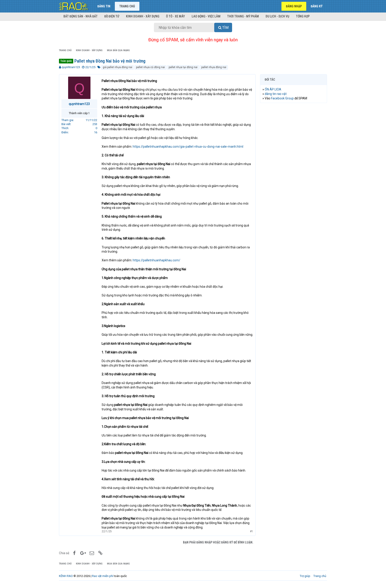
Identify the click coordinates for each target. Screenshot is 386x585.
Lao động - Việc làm (206, 16)
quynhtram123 (71, 67)
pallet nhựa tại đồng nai (183, 67)
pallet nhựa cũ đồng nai (150, 67)
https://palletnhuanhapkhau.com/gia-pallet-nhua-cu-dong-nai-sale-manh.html (188, 146)
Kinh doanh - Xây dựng (142, 16)
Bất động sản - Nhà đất (80, 16)
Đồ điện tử (111, 16)
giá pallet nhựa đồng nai (117, 67)
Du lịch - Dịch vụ (277, 16)
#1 (251, 531)
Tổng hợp (303, 16)
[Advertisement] (293, 174)
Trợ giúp (305, 576)
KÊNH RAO (66, 576)
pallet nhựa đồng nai (213, 67)
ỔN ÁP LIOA (273, 89)
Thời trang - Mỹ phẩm (243, 16)
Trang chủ (127, 6)
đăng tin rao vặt (276, 94)
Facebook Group (282, 98)
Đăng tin (103, 6)
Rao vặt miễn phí (102, 576)
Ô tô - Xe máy (175, 16)
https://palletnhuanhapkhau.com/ (156, 260)
